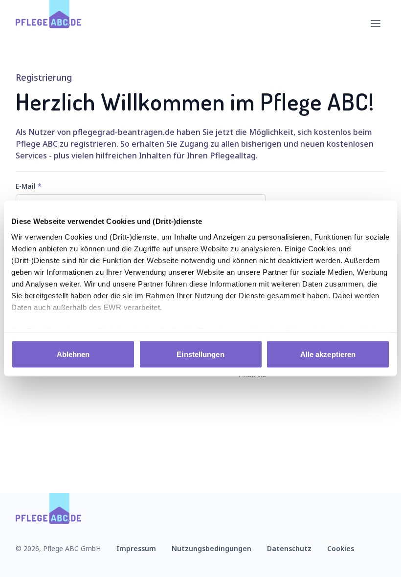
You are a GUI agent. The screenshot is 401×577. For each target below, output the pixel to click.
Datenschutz (289, 548)
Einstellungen (200, 354)
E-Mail (29, 186)
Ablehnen (73, 354)
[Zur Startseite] (49, 23)
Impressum (136, 548)
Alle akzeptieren (328, 354)
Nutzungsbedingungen (211, 548)
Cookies (340, 548)
